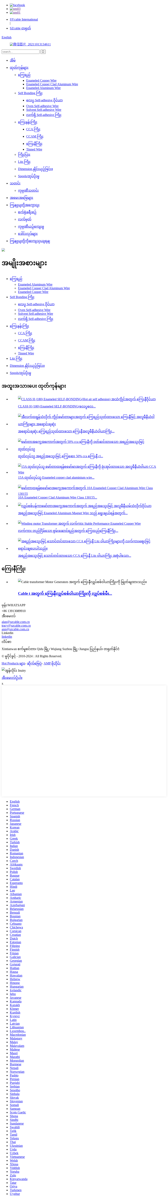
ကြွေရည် (24, 74)
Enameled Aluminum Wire (43, 88)
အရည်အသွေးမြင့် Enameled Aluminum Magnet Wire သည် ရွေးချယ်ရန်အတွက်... (73, 513)
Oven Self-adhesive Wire (42, 106)
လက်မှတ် (24, 219)
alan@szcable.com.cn (16, 622)
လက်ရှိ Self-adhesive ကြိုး (43, 115)
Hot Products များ (13, 663)
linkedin (7, 636)
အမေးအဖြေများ (21, 197)
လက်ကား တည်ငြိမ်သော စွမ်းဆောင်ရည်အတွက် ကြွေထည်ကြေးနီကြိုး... (68, 530)
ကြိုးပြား (24, 154)
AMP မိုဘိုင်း (52, 663)
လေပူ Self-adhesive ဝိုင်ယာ (44, 100)
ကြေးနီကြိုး (34, 143)
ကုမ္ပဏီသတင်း (28, 190)
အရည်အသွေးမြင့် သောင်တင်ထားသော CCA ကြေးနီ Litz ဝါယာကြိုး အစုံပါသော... (74, 555)
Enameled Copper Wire (41, 80)
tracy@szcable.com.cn (16, 625)
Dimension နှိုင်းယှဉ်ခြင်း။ (35, 169)
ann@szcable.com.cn (15, 629)
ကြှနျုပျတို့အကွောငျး (25, 205)
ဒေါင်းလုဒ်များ (28, 233)
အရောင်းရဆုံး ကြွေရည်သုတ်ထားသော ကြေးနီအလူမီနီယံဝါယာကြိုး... (66, 431)
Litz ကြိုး (24, 161)
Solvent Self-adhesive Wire (43, 109)
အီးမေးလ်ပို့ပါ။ (12, 677)
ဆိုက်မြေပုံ (34, 663)
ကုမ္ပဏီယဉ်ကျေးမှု (31, 226)
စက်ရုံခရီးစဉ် (27, 212)
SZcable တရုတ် (20, 28)
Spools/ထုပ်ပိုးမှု (28, 176)
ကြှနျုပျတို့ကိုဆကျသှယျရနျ (30, 241)
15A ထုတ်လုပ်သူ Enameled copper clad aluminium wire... (56, 477)
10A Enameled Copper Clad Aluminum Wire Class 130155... (57, 497)
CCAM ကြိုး (34, 136)
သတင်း (15, 183)
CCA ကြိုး (33, 129)
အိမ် (13, 60)
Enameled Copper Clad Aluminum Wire (52, 84)
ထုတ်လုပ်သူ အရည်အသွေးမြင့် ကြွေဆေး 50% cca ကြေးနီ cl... (60, 456)
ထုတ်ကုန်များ (19, 67)
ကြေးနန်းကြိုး (27, 122)
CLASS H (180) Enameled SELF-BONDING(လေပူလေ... (57, 406)
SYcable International (24, 19)
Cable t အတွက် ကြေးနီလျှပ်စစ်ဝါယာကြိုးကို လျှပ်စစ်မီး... (65, 593)
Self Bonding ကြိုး (30, 93)
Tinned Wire (34, 149)
